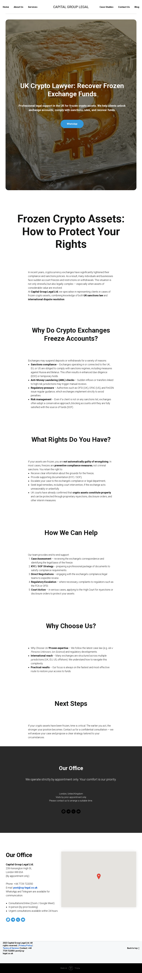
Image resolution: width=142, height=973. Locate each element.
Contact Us (124, 7)
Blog (137, 7)
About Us (18, 7)
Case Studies (106, 7)
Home (6, 7)
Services (32, 7)
